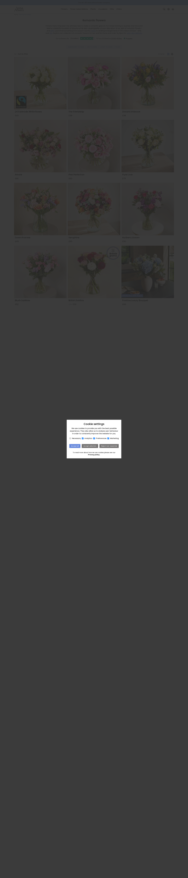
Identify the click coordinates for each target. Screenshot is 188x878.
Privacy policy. (94, 455)
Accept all (75, 446)
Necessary (76, 438)
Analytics (88, 438)
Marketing (114, 438)
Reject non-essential (109, 446)
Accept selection (89, 446)
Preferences (101, 438)
